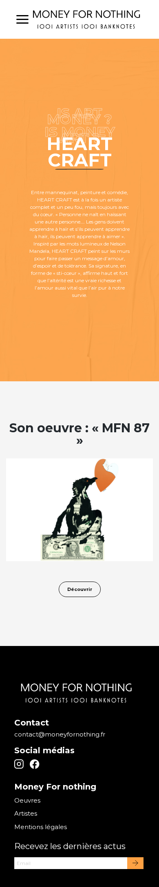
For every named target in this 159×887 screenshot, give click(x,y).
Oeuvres (27, 800)
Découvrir (79, 589)
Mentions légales (40, 827)
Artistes (25, 813)
